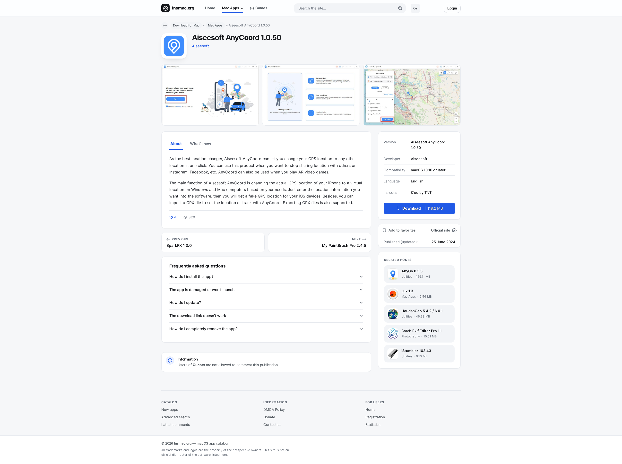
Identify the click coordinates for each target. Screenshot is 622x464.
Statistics (372, 424)
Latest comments (175, 424)
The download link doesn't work (197, 315)
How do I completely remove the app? (203, 329)
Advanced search (175, 417)
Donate (269, 417)
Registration (375, 417)
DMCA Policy (274, 409)
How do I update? (185, 302)
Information (275, 402)
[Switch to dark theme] (415, 8)
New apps (169, 409)
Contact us (272, 424)
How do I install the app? (191, 276)
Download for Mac (186, 25)
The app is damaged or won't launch (201, 289)
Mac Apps (230, 8)
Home (210, 8)
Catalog (169, 402)
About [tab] (176, 143)
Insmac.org (182, 443)
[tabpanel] (266, 180)
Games (261, 8)
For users (374, 402)
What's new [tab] (200, 143)
